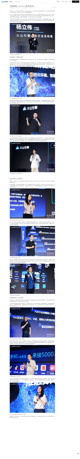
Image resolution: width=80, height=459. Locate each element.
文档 (63, 1)
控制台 (66, 1)
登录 (69, 1)
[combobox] (59, 1)
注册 (75, 1)
